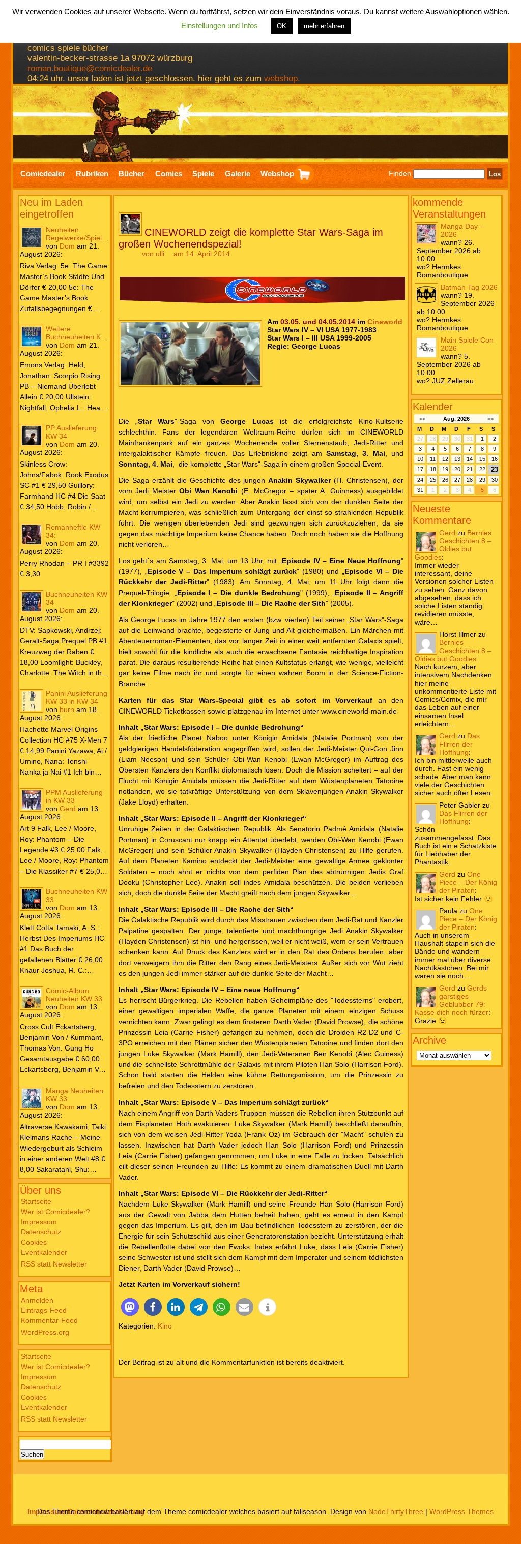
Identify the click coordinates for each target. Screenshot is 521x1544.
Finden (400, 174)
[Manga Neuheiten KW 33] (31, 1098)
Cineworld (384, 322)
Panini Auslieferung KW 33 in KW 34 (76, 697)
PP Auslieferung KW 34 (71, 432)
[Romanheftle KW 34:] (31, 534)
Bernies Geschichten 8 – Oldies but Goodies (453, 545)
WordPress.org (45, 1332)
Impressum (39, 1222)
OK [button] (281, 26)
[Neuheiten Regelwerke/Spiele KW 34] (31, 237)
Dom (67, 246)
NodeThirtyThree (395, 1511)
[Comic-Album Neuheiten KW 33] (31, 998)
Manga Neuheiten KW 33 (74, 1095)
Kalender (433, 406)
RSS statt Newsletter (54, 1264)
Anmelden (37, 1300)
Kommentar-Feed (49, 1320)
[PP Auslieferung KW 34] (31, 435)
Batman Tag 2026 (469, 287)
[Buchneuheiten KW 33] (31, 899)
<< (422, 419)
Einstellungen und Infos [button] (219, 25)
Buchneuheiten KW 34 (76, 598)
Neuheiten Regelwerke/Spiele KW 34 (76, 234)
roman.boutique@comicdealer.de (89, 68)
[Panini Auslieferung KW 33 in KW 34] (31, 701)
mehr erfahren (324, 26)
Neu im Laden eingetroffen (51, 208)
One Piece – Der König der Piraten (468, 882)
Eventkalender (44, 1252)
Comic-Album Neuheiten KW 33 (74, 994)
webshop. (282, 78)
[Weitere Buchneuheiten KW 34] (31, 336)
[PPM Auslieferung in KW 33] (31, 800)
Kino (165, 1326)
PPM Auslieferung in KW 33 (74, 796)
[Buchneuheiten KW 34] (31, 601)
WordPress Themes (461, 1511)
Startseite (36, 1201)
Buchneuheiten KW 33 (76, 895)
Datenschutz (41, 1232)
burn (67, 709)
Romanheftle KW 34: (73, 531)
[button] (130, 1307)
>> (490, 419)
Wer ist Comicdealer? (55, 1212)
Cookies (34, 1242)
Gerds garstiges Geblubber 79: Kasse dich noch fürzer (451, 1000)
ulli (160, 254)
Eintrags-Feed (44, 1310)
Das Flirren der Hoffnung (459, 744)
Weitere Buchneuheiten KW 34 (76, 333)
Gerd (68, 809)
